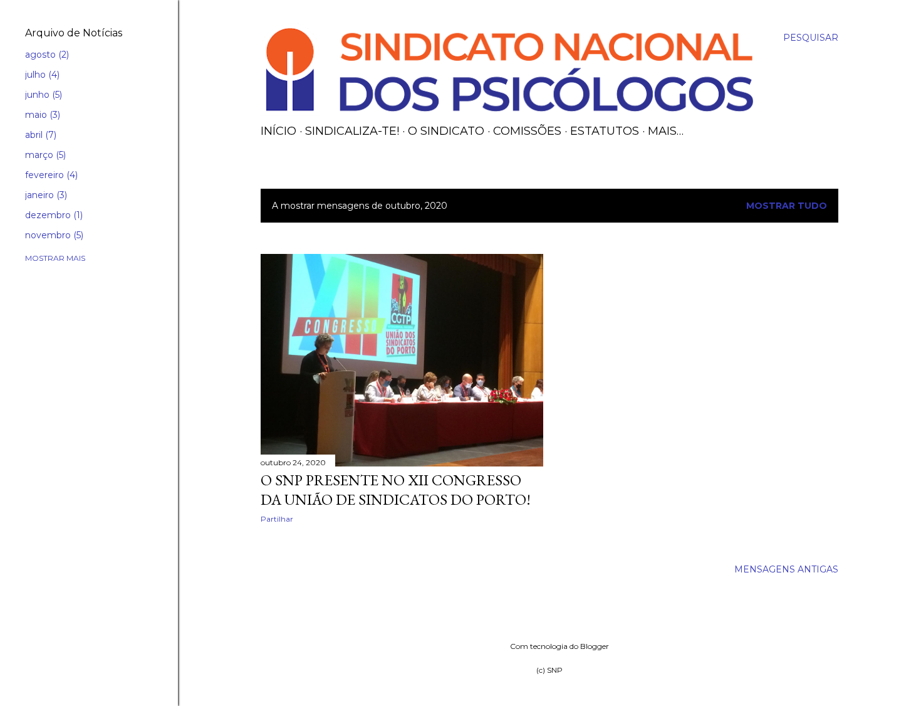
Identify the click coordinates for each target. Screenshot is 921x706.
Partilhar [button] (277, 519)
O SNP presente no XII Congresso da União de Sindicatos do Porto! (396, 489)
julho (41, 74)
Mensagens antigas (786, 569)
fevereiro (50, 175)
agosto (45, 54)
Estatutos (604, 131)
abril (39, 134)
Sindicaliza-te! (352, 131)
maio (41, 114)
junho (42, 94)
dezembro (52, 215)
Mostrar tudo (786, 205)
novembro (53, 235)
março (44, 155)
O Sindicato (446, 131)
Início (278, 131)
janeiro (45, 195)
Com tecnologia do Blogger (559, 646)
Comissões (527, 131)
